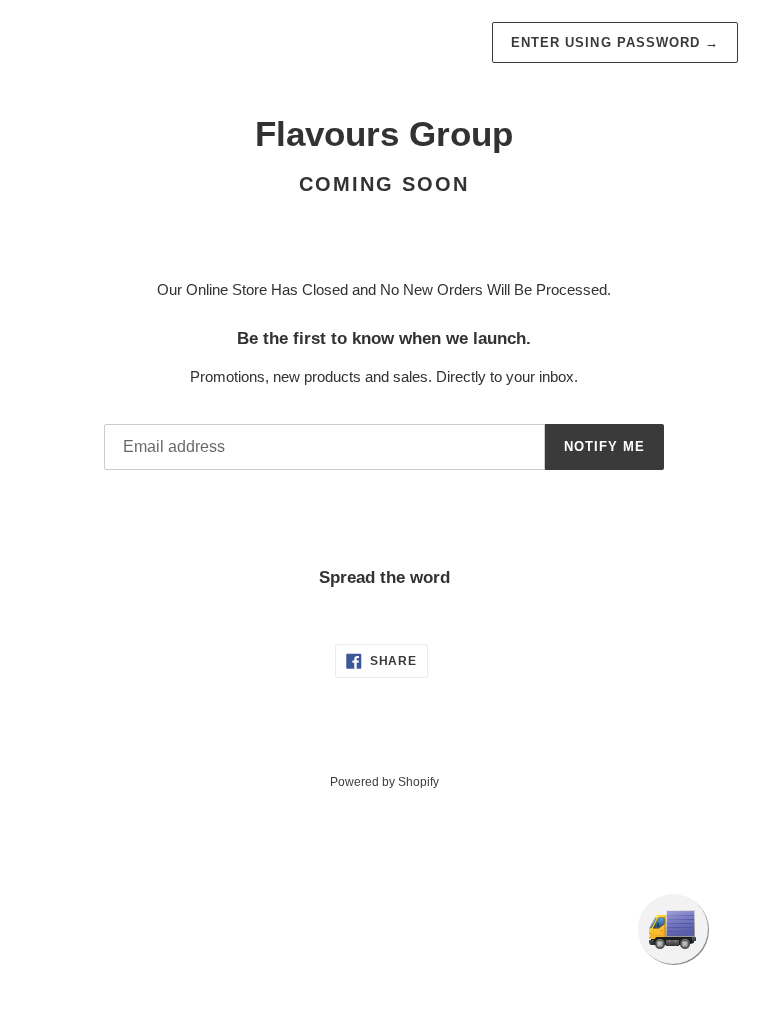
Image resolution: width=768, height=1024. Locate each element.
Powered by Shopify (384, 782)
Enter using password (615, 42)
